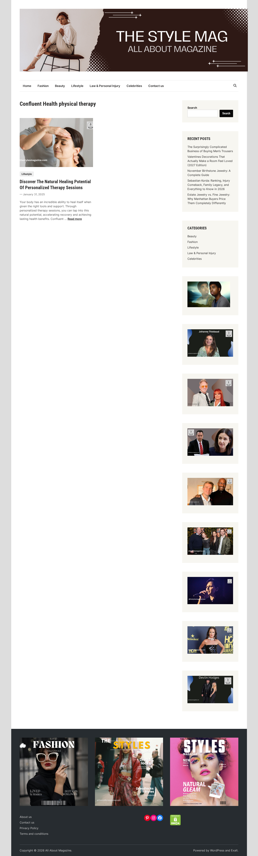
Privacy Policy (29, 828)
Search (192, 107)
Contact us (156, 86)
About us (26, 817)
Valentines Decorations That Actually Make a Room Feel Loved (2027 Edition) (210, 161)
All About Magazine (58, 850)
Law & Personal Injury (105, 86)
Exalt (234, 850)
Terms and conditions (34, 833)
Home (27, 86)
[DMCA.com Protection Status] (175, 824)
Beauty (60, 86)
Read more (75, 219)
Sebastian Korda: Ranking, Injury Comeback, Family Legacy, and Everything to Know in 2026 (208, 185)
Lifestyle (77, 86)
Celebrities (134, 86)
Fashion (43, 86)
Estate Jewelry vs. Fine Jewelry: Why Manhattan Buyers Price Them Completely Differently (208, 199)
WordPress (217, 850)
